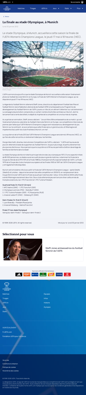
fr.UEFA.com (7, 332)
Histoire (47, 302)
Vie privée (6, 360)
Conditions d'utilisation (10, 364)
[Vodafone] (67, 274)
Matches (6, 294)
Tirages (5, 298)
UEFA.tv (5, 302)
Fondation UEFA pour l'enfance (14, 336)
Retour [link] (7, 16)
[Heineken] (43, 274)
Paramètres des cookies (11, 371)
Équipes (47, 294)
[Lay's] (51, 274)
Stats (5, 311)
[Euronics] (59, 274)
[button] (55, 8)
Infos (46, 298)
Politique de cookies (9, 367)
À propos (47, 307)
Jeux (4, 307)
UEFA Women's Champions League (7, 8)
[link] (21, 8)
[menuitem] (21, 8)
